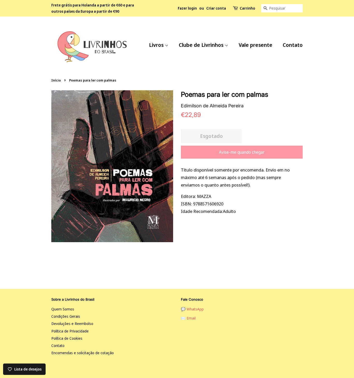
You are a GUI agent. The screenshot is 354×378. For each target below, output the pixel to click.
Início (56, 80)
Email (191, 318)
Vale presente (255, 44)
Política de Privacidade (70, 331)
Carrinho (247, 8)
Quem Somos (62, 309)
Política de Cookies (66, 338)
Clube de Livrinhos (202, 44)
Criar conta (216, 8)
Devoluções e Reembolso (72, 323)
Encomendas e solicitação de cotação (82, 352)
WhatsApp (195, 309)
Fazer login (187, 8)
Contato (293, 44)
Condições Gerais (65, 316)
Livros (157, 44)
